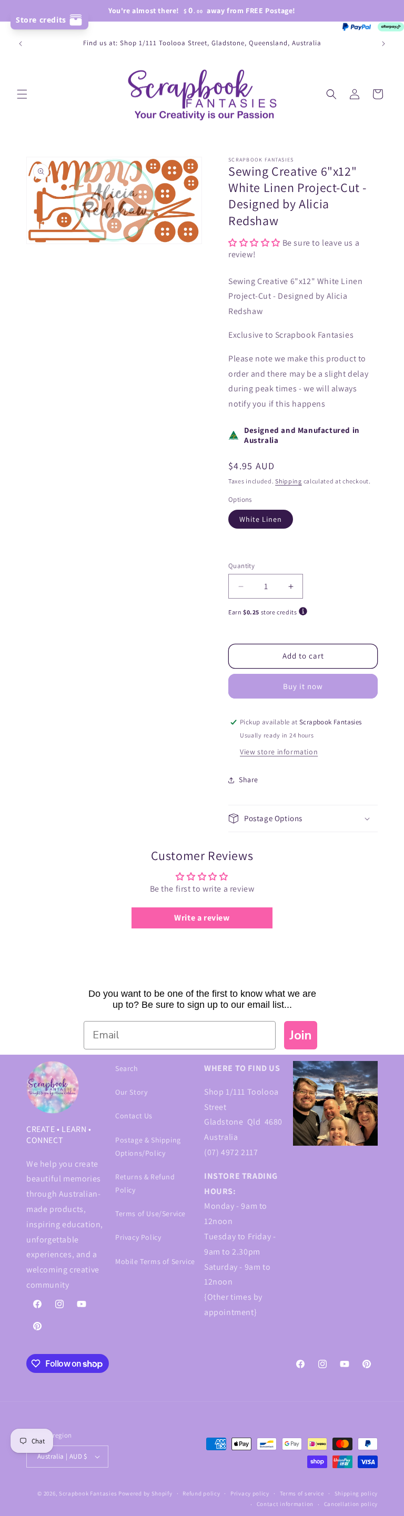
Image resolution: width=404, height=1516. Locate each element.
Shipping (288, 481)
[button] (22, 94)
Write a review (201, 917)
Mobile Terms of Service (155, 1261)
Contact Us (134, 1115)
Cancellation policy (351, 1504)
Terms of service (302, 1493)
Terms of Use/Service (150, 1213)
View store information (279, 751)
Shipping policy (356, 1493)
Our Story (131, 1092)
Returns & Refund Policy (145, 1183)
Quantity (241, 565)
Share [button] (248, 779)
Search (126, 1068)
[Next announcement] (383, 43)
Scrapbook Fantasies (88, 1493)
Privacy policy (249, 1493)
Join (300, 1035)
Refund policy (201, 1493)
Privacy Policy (138, 1237)
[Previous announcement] (20, 43)
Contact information (285, 1504)
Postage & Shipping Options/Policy (148, 1146)
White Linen (260, 519)
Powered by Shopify (145, 1493)
